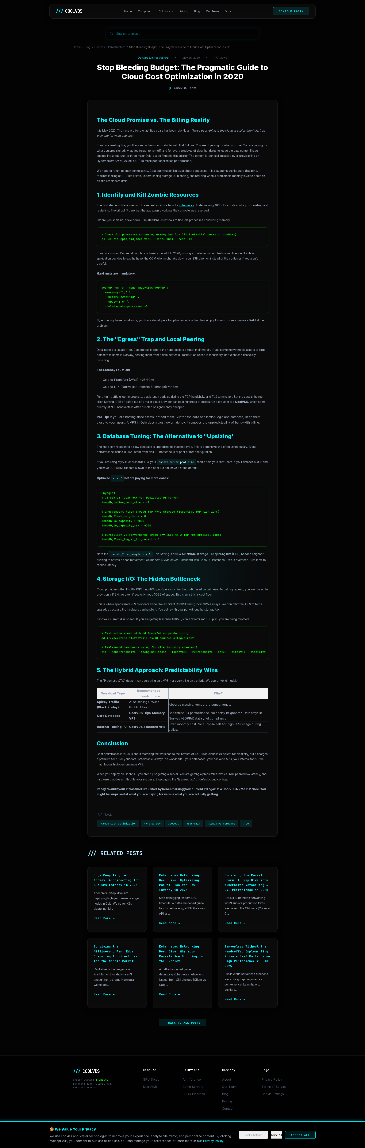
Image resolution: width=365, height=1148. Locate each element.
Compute (144, 11)
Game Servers (192, 1087)
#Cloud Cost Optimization (118, 823)
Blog (197, 11)
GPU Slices (151, 1079)
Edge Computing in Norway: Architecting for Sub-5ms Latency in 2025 (116, 880)
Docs (228, 11)
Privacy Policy (213, 1141)
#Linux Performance (221, 823)
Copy (261, 231)
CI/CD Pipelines (193, 1094)
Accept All (300, 1135)
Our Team (212, 11)
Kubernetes (186, 205)
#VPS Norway (152, 823)
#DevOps (173, 823)
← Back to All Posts (183, 1022)
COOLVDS (69, 11)
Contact (227, 1108)
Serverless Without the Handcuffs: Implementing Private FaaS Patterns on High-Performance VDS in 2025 (247, 956)
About (226, 1079)
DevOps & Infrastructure (109, 47)
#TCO (246, 823)
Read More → (104, 918)
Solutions (165, 11)
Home (128, 11)
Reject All (276, 1135)
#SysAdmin (193, 823)
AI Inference (191, 1079)
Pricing (184, 11)
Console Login (291, 11)
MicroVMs (150, 1087)
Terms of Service (274, 1087)
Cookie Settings (253, 1135)
